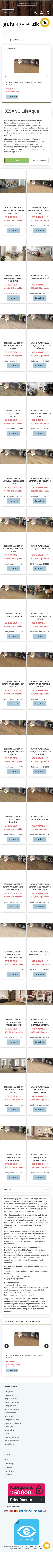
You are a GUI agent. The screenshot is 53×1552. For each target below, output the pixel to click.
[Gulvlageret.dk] (26, 22)
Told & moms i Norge (11, 1409)
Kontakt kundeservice (26, 3)
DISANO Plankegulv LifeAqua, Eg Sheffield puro (40, 413)
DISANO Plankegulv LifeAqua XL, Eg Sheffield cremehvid (13, 954)
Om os (6, 1433)
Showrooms (8, 1395)
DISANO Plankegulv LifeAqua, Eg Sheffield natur (40, 616)
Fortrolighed (8, 1416)
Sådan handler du (10, 1413)
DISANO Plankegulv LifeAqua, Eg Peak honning (13, 819)
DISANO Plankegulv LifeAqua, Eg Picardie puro (13, 481)
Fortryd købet (9, 1444)
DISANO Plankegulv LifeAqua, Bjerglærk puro (13, 548)
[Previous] (6, 1346)
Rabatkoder (8, 1426)
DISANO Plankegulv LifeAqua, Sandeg (13, 615)
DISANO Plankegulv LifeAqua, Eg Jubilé (39, 276)
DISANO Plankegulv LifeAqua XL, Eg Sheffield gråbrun (40, 1022)
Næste (46, 1189)
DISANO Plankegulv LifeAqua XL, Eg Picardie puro (13, 1157)
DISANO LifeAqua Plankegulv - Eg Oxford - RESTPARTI (13, 210)
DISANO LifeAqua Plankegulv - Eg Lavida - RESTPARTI (39, 210)
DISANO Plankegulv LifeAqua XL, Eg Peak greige (13, 1090)
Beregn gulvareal (10, 1406)
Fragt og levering (10, 1399)
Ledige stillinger (10, 1430)
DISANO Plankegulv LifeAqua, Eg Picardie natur (24, 83)
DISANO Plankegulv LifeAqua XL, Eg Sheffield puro (40, 1090)
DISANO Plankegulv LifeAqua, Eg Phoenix (40, 547)
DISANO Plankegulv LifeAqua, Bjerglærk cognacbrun (13, 887)
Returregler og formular (12, 1423)
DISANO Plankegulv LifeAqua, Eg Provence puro (40, 481)
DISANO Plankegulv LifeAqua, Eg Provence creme (13, 346)
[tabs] (35, 12)
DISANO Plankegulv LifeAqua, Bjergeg (40, 817)
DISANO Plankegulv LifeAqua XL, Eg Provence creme (13, 1022)
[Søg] (50, 32)
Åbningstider (8, 1392)
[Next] (46, 1346)
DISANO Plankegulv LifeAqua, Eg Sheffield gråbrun (40, 346)
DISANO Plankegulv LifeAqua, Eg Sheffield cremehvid (13, 278)
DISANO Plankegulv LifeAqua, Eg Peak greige (13, 413)
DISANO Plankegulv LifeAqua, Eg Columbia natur (13, 684)
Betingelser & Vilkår (11, 1420)
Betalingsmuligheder (11, 1437)
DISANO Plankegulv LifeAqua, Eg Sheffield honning (40, 751)
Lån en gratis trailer (11, 1440)
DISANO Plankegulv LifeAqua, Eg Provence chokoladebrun (40, 887)
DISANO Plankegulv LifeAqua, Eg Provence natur (13, 751)
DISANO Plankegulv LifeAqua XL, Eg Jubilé (39, 953)
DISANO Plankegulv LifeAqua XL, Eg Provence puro (40, 1157)
